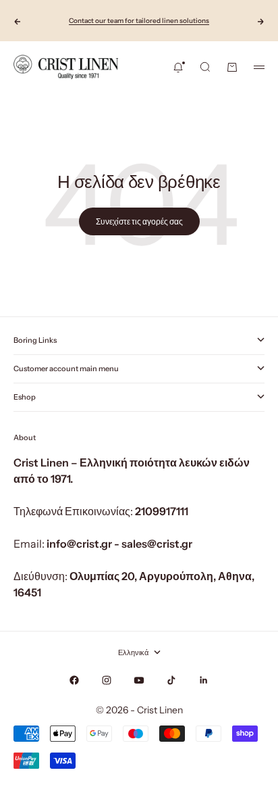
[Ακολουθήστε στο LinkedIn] (203, 680)
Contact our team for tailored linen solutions (139, 20)
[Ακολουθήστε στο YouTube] (139, 680)
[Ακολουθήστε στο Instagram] (106, 680)
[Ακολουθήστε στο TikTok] (171, 680)
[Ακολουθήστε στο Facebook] (74, 680)
